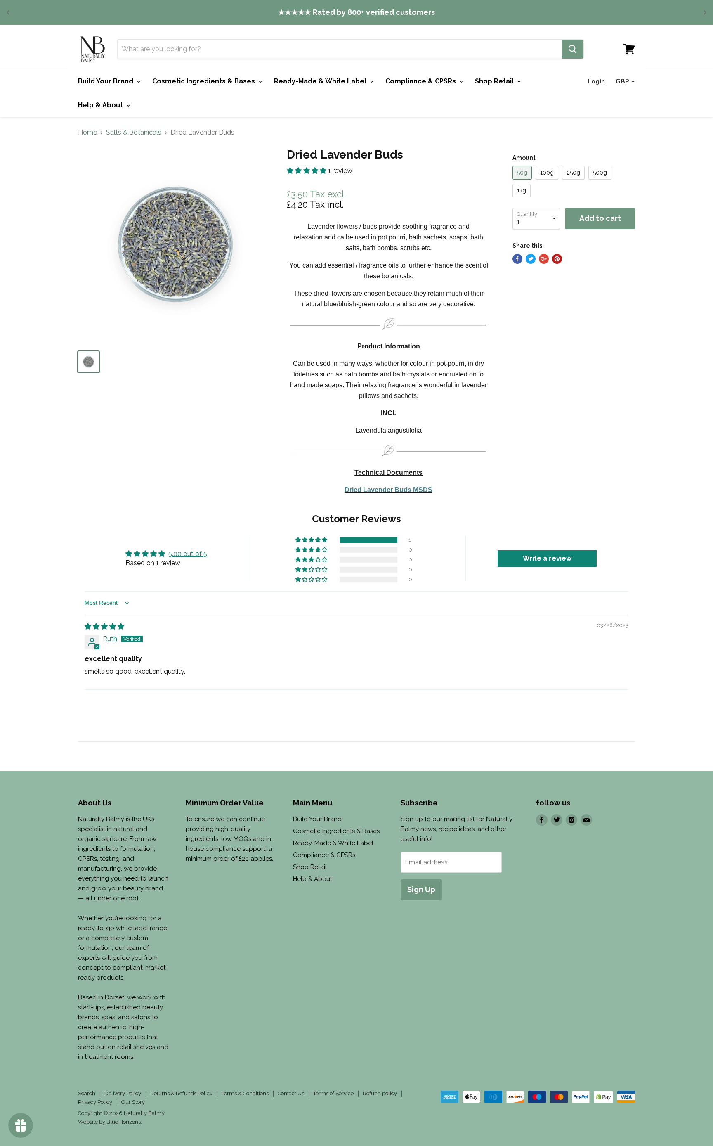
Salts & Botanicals (133, 132)
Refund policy (380, 1093)
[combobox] (340, 49)
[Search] (572, 49)
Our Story (133, 1102)
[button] (307, 171)
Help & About (101, 105)
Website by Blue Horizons (109, 1122)
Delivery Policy (122, 1093)
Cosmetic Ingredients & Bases (204, 81)
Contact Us (291, 1093)
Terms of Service (333, 1093)
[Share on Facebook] (517, 259)
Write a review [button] (547, 558)
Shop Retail (495, 81)
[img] (104, 626)
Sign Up (421, 889)
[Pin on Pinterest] (557, 259)
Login (596, 81)
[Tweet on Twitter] (531, 259)
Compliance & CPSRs (421, 81)
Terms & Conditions (245, 1093)
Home (87, 132)
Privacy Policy (95, 1102)
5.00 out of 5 (187, 554)
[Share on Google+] (544, 259)
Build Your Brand (106, 81)
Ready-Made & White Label (321, 81)
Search (86, 1093)
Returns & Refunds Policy (181, 1093)
